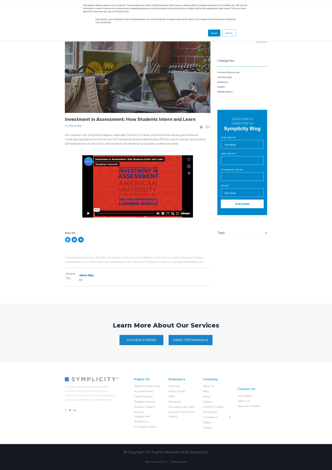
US (86, 262)
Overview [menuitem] (174, 386)
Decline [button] (229, 32)
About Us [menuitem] (208, 386)
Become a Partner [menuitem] (249, 406)
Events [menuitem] (207, 427)
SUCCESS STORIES (141, 340)
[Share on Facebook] (74, 239)
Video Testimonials (190, 340)
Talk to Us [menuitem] (244, 401)
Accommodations (142, 257)
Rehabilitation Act (194, 262)
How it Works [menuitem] (177, 391)
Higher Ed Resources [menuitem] (147, 386)
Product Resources (228, 72)
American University (171, 262)
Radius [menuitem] (207, 422)
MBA (128, 262)
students (198, 257)
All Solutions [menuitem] (141, 421)
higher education (182, 257)
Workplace (153, 262)
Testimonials (95, 262)
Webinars (222, 82)
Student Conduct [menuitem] (144, 406)
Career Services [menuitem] (143, 396)
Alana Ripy (75, 125)
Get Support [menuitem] (245, 395)
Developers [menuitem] (210, 412)
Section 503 (139, 262)
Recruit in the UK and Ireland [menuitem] (182, 414)
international (103, 257)
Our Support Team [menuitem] (145, 426)
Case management (114, 262)
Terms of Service (155, 461)
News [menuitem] (206, 396)
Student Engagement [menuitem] (142, 414)
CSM (67, 257)
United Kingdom (74, 262)
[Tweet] (68, 239)
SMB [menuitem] (171, 396)
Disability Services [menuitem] (144, 401)
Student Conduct (121, 257)
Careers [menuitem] (207, 401)
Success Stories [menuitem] (143, 391)
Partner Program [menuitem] (213, 406)
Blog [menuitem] (206, 391)
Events (221, 87)
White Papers (225, 91)
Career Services (162, 257)
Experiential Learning (83, 257)
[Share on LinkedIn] (81, 239)
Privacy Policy (178, 461)
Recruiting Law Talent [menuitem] (182, 406)
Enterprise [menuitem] (175, 401)
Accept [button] (214, 32)
